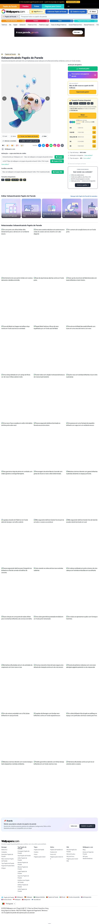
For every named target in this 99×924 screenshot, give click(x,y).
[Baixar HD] (94, 127)
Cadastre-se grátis (79, 11)
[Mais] (68, 6)
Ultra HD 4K (15, 179)
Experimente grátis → (73, 2)
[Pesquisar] (94, 17)
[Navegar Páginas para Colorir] (96, 21)
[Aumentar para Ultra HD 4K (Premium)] (94, 136)
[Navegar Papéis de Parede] (23, 21)
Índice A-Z (4, 849)
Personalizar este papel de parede (84, 75)
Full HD (8, 179)
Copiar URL (58, 172)
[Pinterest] (47, 145)
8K (24, 179)
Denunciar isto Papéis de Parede (78, 163)
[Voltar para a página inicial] (13, 11)
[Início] (2, 54)
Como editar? (87, 158)
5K (21, 179)
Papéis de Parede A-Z (56, 849)
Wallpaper (29, 897)
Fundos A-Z (53, 852)
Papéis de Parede (10, 6)
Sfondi (63, 897)
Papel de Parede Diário (7, 865)
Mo (19, 54)
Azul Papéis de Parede (24, 855)
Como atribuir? (5, 164)
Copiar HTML (58, 161)
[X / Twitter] (43, 145)
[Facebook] (39, 145)
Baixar (82, 115)
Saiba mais (74, 826)
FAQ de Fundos (71, 854)
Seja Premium (38, 11)
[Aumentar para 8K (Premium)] (94, 146)
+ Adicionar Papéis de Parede (56, 11)
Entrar (94, 11)
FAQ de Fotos (70, 856)
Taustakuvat (37, 899)
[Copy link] (62, 145)
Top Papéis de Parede (7, 863)
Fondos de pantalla (74, 897)
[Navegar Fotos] (71, 21)
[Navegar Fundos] (47, 21)
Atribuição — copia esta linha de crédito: (13, 153)
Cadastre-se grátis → (87, 826)
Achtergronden (87, 897)
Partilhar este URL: (7, 168)
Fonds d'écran (7, 899)
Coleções (4, 852)
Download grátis (84, 68)
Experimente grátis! (82, 92)
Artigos (3, 868)
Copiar (60, 157)
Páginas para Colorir (53, 6)
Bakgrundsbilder (40, 897)
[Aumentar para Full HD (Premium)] (94, 132)
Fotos (36, 6)
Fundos (26, 6)
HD (3, 179)
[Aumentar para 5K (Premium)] (94, 141)
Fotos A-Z (53, 854)
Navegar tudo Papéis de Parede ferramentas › (84, 196)
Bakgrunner (27, 899)
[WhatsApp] (50, 145)
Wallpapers (20, 897)
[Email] (58, 145)
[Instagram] (54, 145)
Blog (84, 849)
